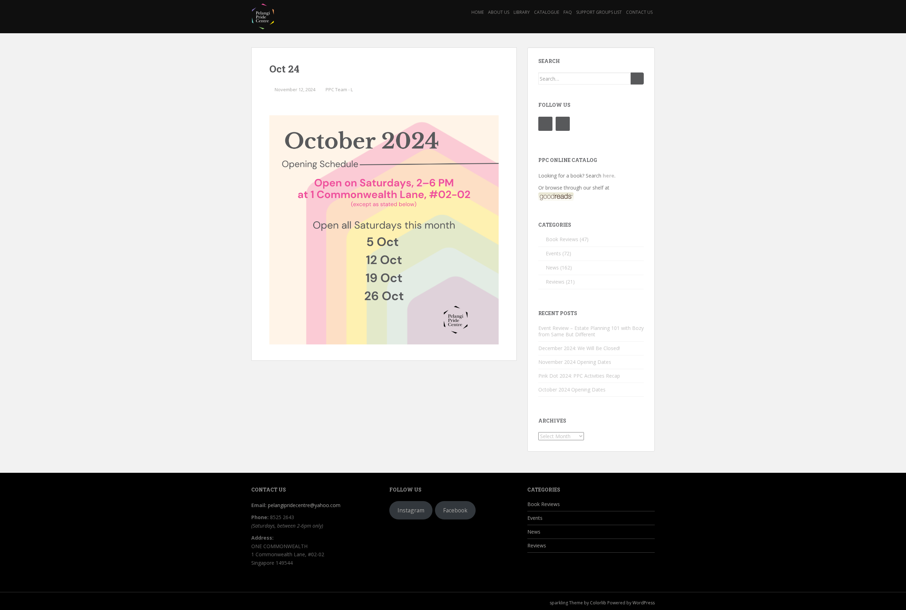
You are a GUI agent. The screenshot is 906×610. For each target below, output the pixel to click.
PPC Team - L (339, 89)
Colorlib (598, 603)
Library (522, 12)
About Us (498, 12)
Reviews (555, 281)
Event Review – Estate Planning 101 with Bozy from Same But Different (591, 331)
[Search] (637, 78)
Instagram (410, 510)
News (552, 267)
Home (477, 12)
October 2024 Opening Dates (572, 389)
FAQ (567, 12)
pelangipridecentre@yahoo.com (304, 505)
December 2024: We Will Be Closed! (579, 348)
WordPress (643, 603)
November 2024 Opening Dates (574, 362)
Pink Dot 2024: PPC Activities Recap (579, 375)
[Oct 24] (384, 229)
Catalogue (546, 12)
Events (553, 253)
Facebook (455, 510)
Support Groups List (599, 12)
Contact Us (639, 12)
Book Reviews (562, 239)
